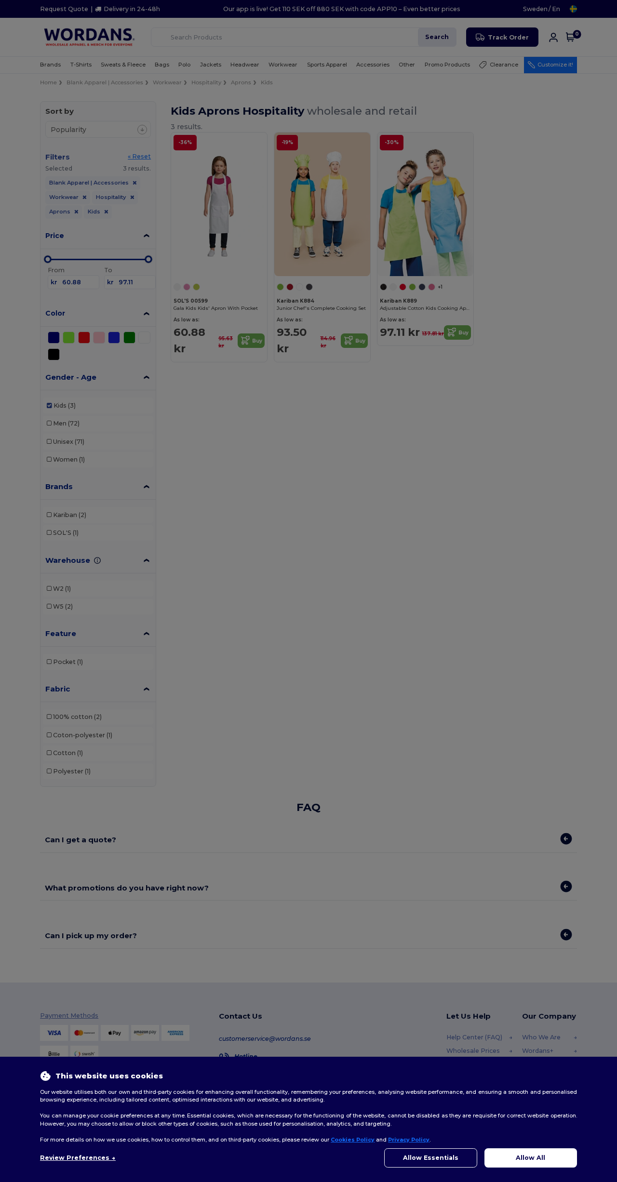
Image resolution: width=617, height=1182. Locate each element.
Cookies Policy (353, 1139)
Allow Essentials (430, 1157)
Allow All (530, 1157)
